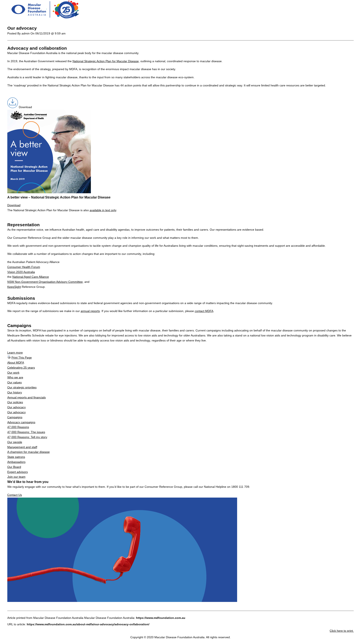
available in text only (103, 210)
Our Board (14, 467)
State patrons (16, 457)
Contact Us (14, 495)
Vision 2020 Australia (21, 272)
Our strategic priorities (22, 387)
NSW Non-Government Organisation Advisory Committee (45, 281)
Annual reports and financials (26, 397)
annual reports (90, 311)
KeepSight (14, 286)
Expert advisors (17, 472)
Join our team (16, 476)
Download (13, 205)
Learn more (15, 352)
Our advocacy (16, 407)
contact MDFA (204, 311)
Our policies (15, 402)
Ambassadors (16, 462)
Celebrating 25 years (21, 367)
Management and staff (22, 447)
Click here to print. (342, 630)
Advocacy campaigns (21, 422)
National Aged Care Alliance (30, 276)
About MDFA (15, 362)
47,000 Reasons (18, 427)
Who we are (15, 377)
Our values (14, 382)
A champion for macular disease (28, 452)
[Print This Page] (9, 357)
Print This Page (21, 357)
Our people (14, 442)
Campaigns (14, 417)
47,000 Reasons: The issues (26, 432)
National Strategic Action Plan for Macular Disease (105, 61)
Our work (13, 372)
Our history (14, 392)
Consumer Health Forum (23, 267)
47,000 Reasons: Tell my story (27, 437)
